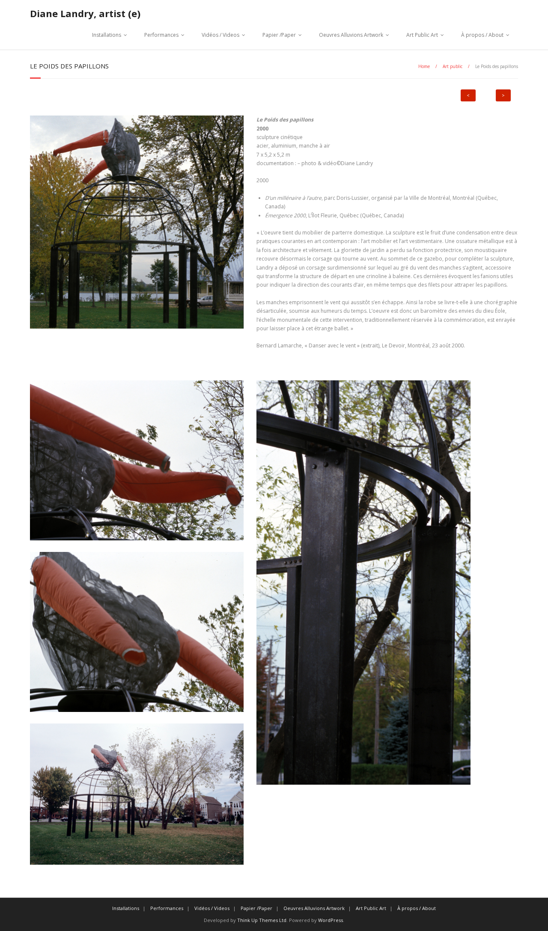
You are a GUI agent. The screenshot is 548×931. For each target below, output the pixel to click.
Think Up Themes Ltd (261, 920)
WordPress (330, 920)
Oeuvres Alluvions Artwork (351, 35)
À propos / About (482, 35)
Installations (106, 35)
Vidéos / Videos (220, 35)
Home (424, 66)
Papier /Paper (279, 35)
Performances (161, 35)
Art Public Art (422, 35)
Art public (452, 66)
